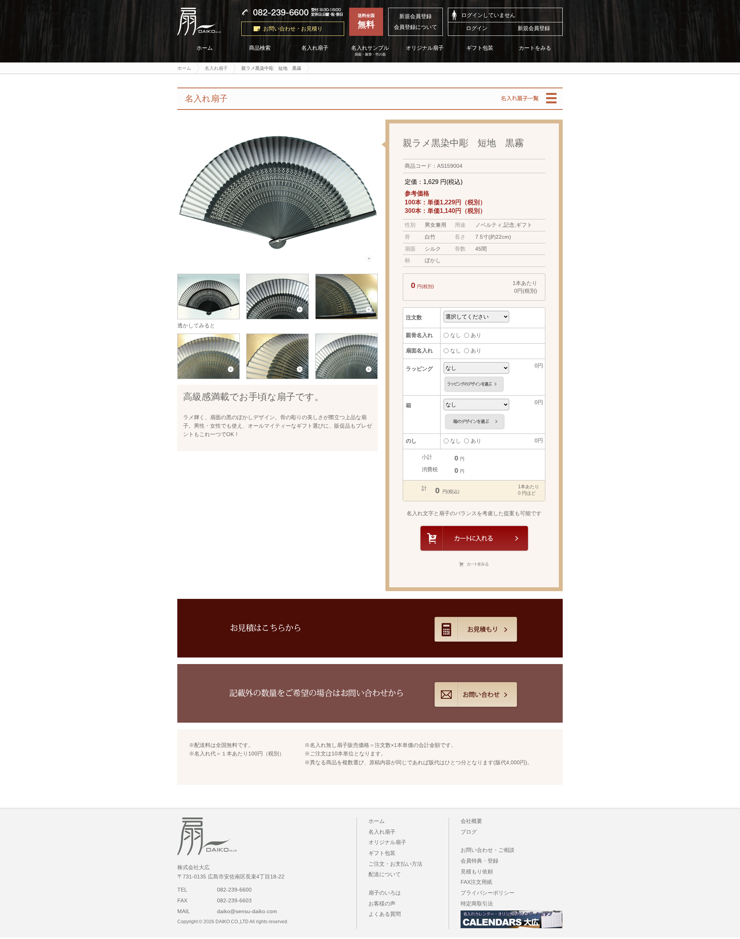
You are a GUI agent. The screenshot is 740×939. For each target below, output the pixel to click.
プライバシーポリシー (488, 893)
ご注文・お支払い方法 (395, 864)
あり (476, 335)
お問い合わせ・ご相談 (488, 850)
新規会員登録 (415, 16)
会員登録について (415, 27)
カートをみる (535, 48)
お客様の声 (381, 903)
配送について (384, 874)
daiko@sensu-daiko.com (247, 911)
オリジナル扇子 (425, 48)
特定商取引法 (477, 903)
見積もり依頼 (477, 871)
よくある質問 (384, 914)
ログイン (477, 28)
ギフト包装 (480, 48)
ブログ (469, 832)
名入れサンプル (370, 50)
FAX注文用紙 (476, 882)
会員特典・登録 (479, 861)
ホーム (205, 48)
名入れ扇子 (314, 48)
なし (455, 335)
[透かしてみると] (209, 316)
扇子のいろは (384, 893)
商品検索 (260, 48)
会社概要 (471, 821)
